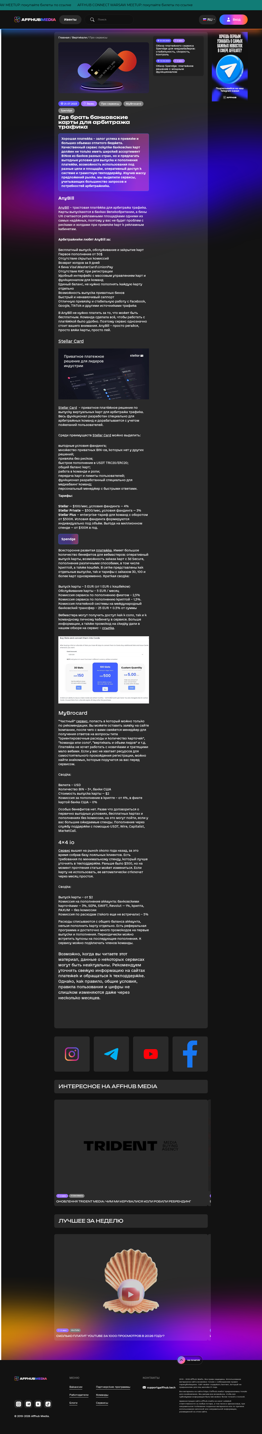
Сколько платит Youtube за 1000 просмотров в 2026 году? (110, 1336)
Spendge (66, 110)
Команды (102, 1394)
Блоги (73, 1402)
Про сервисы (110, 103)
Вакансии (75, 1386)
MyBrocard (133, 103)
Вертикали (79, 37)
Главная (64, 37)
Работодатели (78, 1394)
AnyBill (63, 207)
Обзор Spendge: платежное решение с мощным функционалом (174, 68)
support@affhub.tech (161, 1387)
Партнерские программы (113, 1386)
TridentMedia (77, 1196)
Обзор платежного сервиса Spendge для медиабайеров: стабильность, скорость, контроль (175, 50)
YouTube (75, 1330)
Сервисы (102, 1402)
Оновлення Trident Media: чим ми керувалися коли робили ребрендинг (123, 1201)
